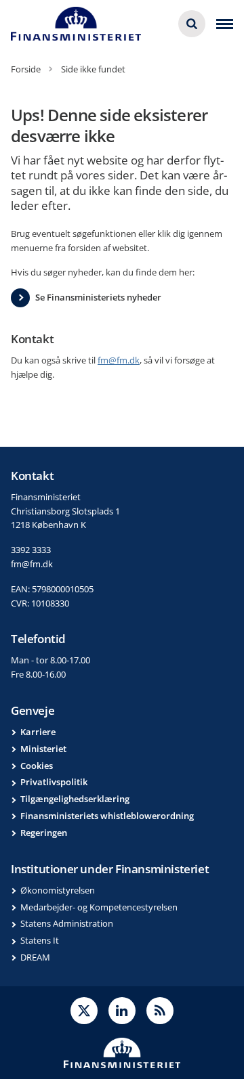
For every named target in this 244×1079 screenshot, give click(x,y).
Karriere (38, 732)
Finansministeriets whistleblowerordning (107, 816)
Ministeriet (43, 749)
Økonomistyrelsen (57, 890)
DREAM (35, 957)
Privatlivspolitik (53, 782)
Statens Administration (66, 923)
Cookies (36, 765)
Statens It (39, 940)
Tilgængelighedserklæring (74, 799)
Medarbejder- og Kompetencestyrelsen (99, 907)
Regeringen (43, 833)
